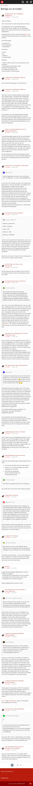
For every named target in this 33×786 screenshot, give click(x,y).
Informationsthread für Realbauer (14, 213)
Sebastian (13, 701)
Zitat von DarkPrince (10, 220)
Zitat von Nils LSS (9, 502)
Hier (3, 701)
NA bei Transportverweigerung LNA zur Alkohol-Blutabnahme (15, 130)
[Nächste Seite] (20, 765)
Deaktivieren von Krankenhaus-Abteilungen (16, 165)
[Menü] (31, 2)
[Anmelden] (27, 2)
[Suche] (23, 2)
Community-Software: (16, 783)
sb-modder (7, 17)
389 (17, 765)
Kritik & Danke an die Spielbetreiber (14, 709)
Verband (7, 566)
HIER (25, 34)
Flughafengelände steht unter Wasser (15, 432)
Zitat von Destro (9, 642)
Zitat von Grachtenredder (12, 716)
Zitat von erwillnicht (10, 543)
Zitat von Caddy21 (10, 288)
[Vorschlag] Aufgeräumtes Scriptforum (15, 281)
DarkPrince (6, 323)
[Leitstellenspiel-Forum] (2, 2)
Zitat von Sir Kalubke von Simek (13, 598)
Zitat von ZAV (8, 172)
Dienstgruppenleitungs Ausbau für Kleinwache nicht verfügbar (14, 747)
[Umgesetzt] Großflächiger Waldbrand (15, 77)
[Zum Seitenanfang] (30, 783)
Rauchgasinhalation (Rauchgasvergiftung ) (16, 365)
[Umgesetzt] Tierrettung (11, 495)
